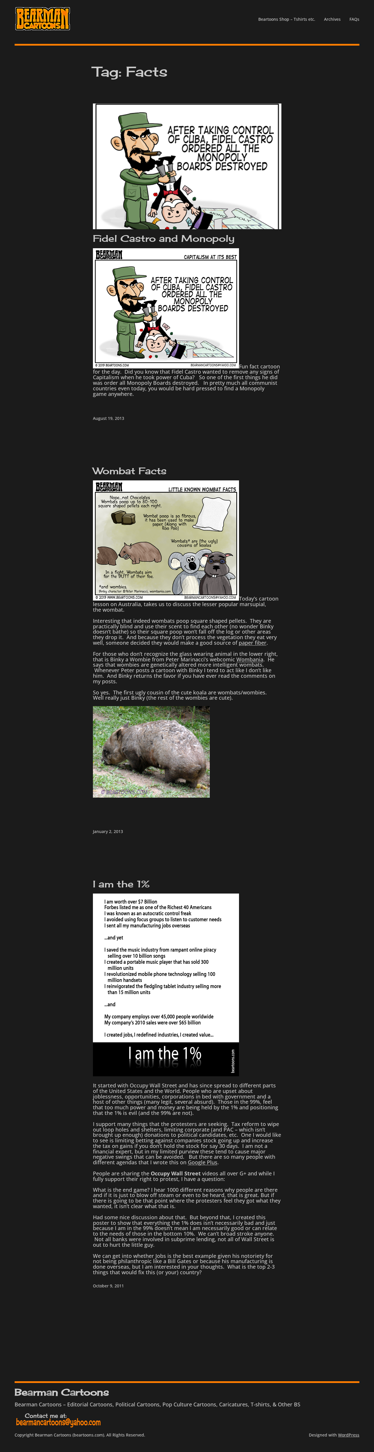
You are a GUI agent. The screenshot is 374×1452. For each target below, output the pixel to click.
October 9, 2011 (108, 1286)
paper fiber (252, 642)
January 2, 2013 (108, 831)
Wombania (249, 659)
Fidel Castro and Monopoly (164, 238)
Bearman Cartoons (62, 1392)
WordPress (348, 1435)
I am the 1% (121, 884)
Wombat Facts (130, 471)
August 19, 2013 (108, 418)
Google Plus (202, 1162)
